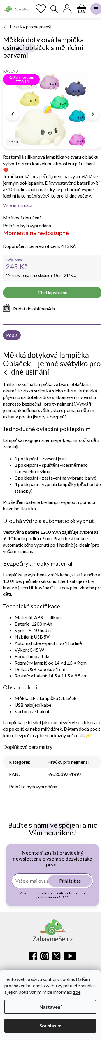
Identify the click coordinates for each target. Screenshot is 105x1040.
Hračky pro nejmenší (68, 762)
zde (76, 992)
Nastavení (50, 1007)
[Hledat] (54, 9)
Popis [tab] (12, 335)
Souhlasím (50, 1025)
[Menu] (96, 9)
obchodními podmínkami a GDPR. (61, 895)
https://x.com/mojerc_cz (56, 956)
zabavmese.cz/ (44, 956)
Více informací (17, 205)
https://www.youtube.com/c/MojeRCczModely (70, 956)
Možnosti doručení (22, 217)
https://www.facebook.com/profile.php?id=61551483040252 (33, 956)
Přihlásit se (70, 880)
